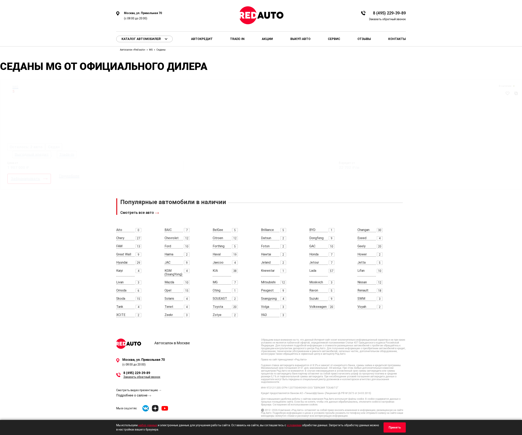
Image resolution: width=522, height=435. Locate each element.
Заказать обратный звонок (387, 19)
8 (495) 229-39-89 (389, 13)
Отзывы (364, 39)
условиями (294, 425)
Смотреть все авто (137, 212)
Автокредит (202, 39)
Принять (395, 427)
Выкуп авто (300, 39)
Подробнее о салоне (131, 395)
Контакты (397, 39)
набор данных (147, 425)
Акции (267, 39)
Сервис (334, 39)
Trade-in (237, 39)
